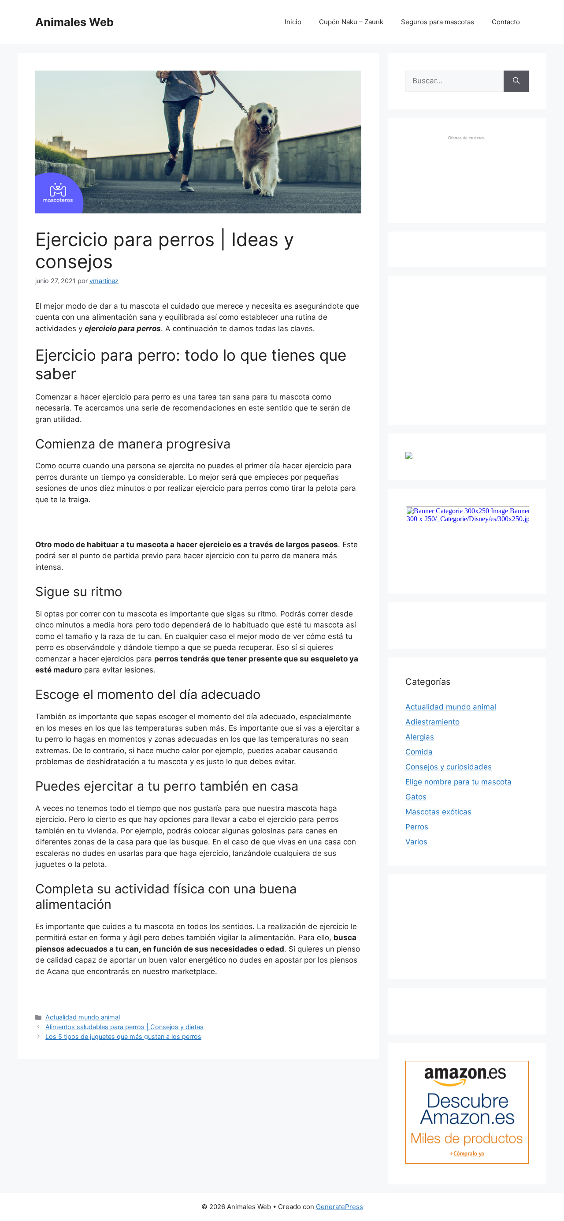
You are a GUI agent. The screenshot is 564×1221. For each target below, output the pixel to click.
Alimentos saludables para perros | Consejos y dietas (124, 1027)
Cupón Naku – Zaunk (351, 22)
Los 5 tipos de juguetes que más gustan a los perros (123, 1036)
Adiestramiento (432, 721)
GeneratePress (339, 1206)
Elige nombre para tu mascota (458, 781)
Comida (419, 751)
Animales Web (74, 22)
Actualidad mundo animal (82, 1017)
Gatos (416, 796)
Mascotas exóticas (438, 811)
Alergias (419, 736)
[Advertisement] (471, 348)
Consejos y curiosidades (448, 766)
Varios (416, 841)
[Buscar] (516, 81)
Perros (416, 826)
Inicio (293, 22)
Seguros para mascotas (437, 22)
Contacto (506, 22)
